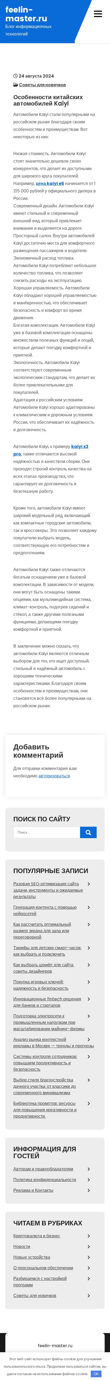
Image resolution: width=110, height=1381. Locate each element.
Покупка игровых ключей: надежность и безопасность (40, 985)
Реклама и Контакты (33, 1190)
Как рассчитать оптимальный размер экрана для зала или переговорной (42, 930)
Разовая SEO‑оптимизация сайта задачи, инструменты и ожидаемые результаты (48, 890)
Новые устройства (31, 1257)
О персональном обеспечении (43, 1268)
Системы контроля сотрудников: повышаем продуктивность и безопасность (45, 1062)
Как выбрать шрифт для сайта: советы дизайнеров (43, 968)
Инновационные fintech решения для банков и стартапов (47, 1002)
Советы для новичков (42, 85)
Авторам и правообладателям (43, 1169)
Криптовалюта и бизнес (36, 1236)
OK (96, 1374)
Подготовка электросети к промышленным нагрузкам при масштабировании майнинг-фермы (49, 1022)
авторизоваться (54, 776)
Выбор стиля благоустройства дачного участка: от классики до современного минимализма (44, 1086)
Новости (21, 1246)
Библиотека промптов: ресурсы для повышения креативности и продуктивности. (45, 1109)
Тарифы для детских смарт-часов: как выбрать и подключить (47, 951)
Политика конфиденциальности (44, 1180)
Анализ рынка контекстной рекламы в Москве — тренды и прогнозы (53, 1042)
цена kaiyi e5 (50, 183)
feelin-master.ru (26, 14)
